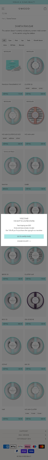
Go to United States (24, 236)
